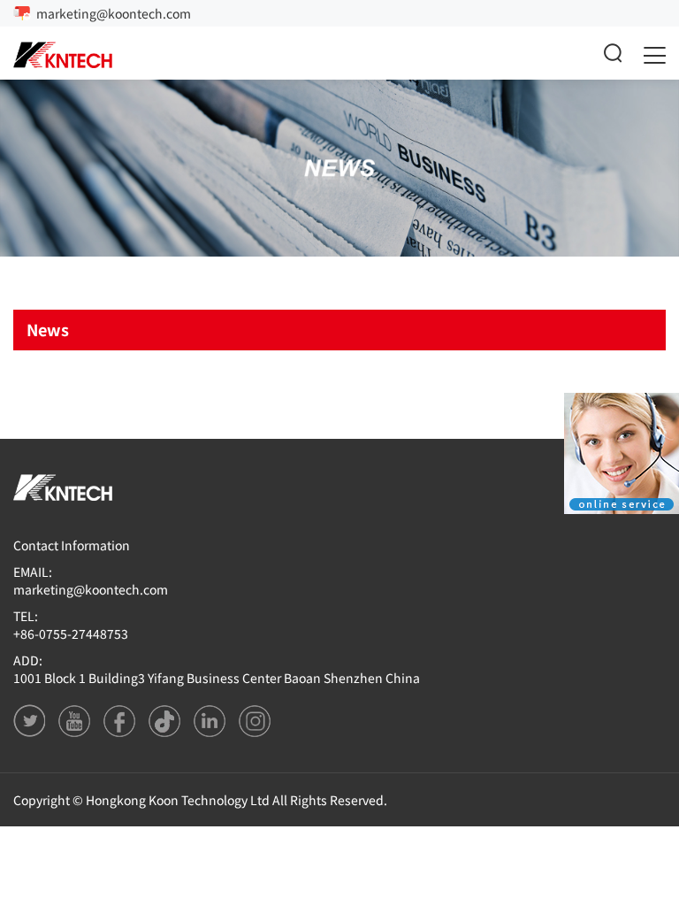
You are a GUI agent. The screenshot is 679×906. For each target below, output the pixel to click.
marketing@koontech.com (113, 13)
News (48, 329)
